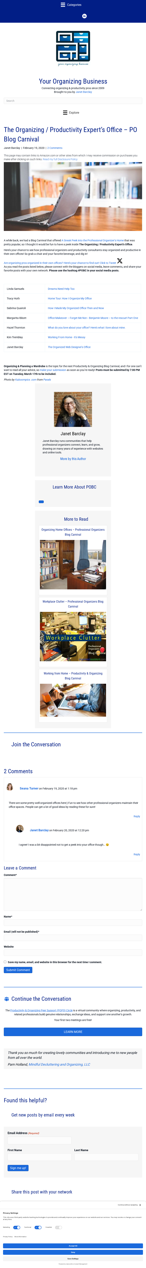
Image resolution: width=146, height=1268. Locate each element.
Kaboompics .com (25, 379)
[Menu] (41, 501)
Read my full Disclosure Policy (60, 159)
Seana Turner (29, 788)
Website (9, 946)
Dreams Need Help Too (61, 288)
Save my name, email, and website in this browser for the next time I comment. (55, 962)
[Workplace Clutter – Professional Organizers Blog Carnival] (73, 636)
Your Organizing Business (73, 81)
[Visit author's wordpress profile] (83, 466)
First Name (15, 1150)
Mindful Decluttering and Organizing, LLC (59, 1064)
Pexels (47, 379)
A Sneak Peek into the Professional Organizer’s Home (93, 240)
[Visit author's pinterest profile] (71, 466)
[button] (61, 16)
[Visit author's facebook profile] (59, 466)
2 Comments (54, 147)
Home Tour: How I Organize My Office (70, 298)
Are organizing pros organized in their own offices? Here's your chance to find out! (51, 262)
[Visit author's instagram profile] (65, 466)
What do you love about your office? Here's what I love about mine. (86, 327)
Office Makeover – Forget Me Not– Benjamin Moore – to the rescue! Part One (93, 317)
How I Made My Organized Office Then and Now (76, 308)
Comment (10, 874)
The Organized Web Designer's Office (69, 347)
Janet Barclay (84, 91)
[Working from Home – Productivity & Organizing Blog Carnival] (73, 700)
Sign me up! (18, 1168)
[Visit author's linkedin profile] (77, 466)
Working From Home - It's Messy (66, 337)
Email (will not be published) (21, 931)
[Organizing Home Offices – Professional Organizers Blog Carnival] (73, 564)
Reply (137, 816)
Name (8, 916)
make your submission (53, 369)
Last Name (81, 1150)
